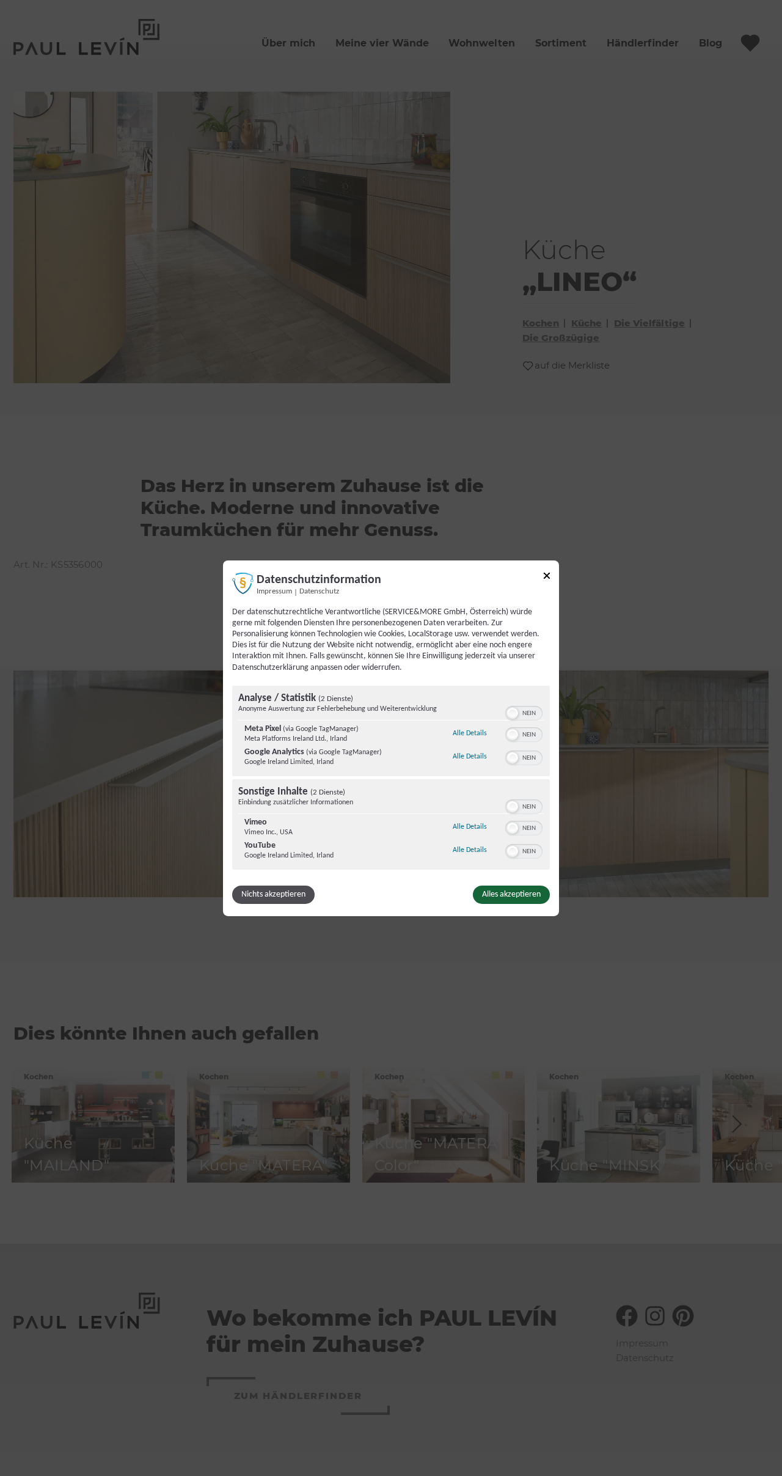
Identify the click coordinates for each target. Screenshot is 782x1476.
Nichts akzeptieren (273, 894)
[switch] (524, 712)
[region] (391, 779)
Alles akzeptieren (511, 894)
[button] (512, 713)
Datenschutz (319, 591)
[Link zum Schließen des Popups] (547, 577)
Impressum (274, 591)
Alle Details (470, 733)
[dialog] (391, 738)
